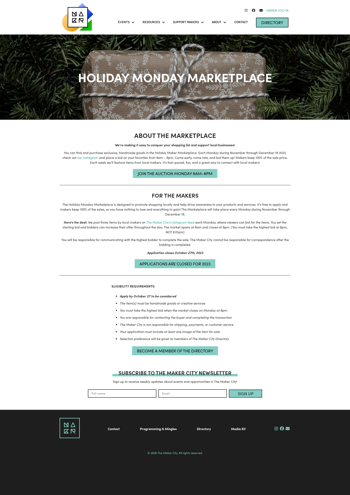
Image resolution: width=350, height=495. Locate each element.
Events (124, 22)
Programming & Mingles (158, 428)
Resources (151, 22)
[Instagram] (246, 10)
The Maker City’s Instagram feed (170, 222)
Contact (241, 22)
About (216, 22)
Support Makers (186, 22)
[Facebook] (253, 10)
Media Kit (238, 428)
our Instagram (87, 157)
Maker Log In (277, 10)
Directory (204, 428)
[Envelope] (261, 10)
